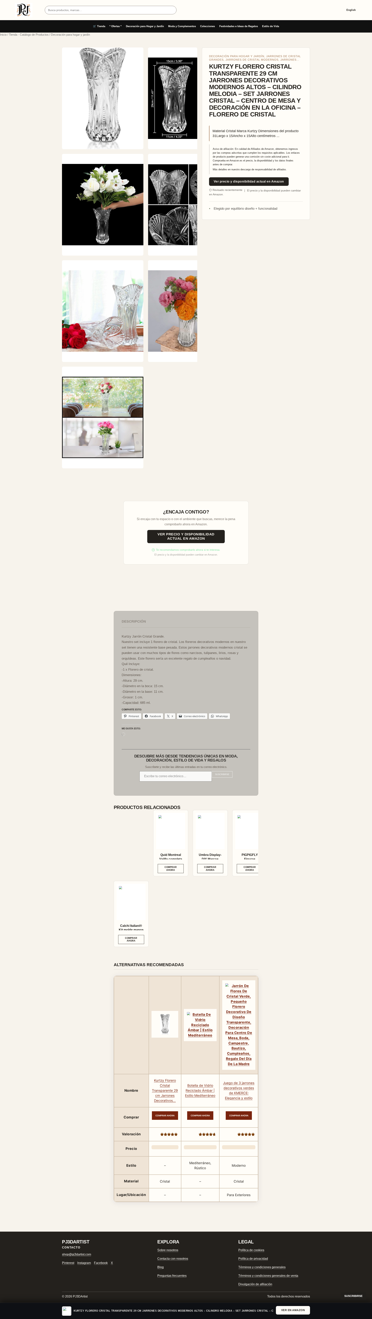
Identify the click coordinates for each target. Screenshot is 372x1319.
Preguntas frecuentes (172, 1275)
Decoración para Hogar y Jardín (145, 26)
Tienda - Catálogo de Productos (29, 34)
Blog (160, 1267)
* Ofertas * (115, 26)
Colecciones (207, 26)
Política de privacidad (253, 1258)
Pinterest (68, 1263)
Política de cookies (251, 1250)
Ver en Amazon (293, 1310)
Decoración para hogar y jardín (236, 56)
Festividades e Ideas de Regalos (238, 26)
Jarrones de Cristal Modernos (252, 59)
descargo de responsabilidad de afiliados (263, 169)
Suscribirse (222, 774)
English (351, 10)
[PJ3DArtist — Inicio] (23, 10)
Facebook (101, 1263)
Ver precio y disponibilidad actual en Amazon (249, 181)
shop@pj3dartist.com (76, 1254)
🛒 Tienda (99, 26)
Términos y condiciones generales (262, 1267)
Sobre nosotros (167, 1250)
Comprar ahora (170, 868)
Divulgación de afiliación (255, 1284)
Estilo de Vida (270, 26)
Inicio (3, 34)
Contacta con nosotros (172, 1258)
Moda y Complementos (182, 26)
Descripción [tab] (134, 621)
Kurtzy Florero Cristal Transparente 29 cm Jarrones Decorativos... (165, 1090)
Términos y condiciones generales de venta (268, 1275)
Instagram (84, 1263)
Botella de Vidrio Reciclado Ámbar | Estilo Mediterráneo (200, 1090)
